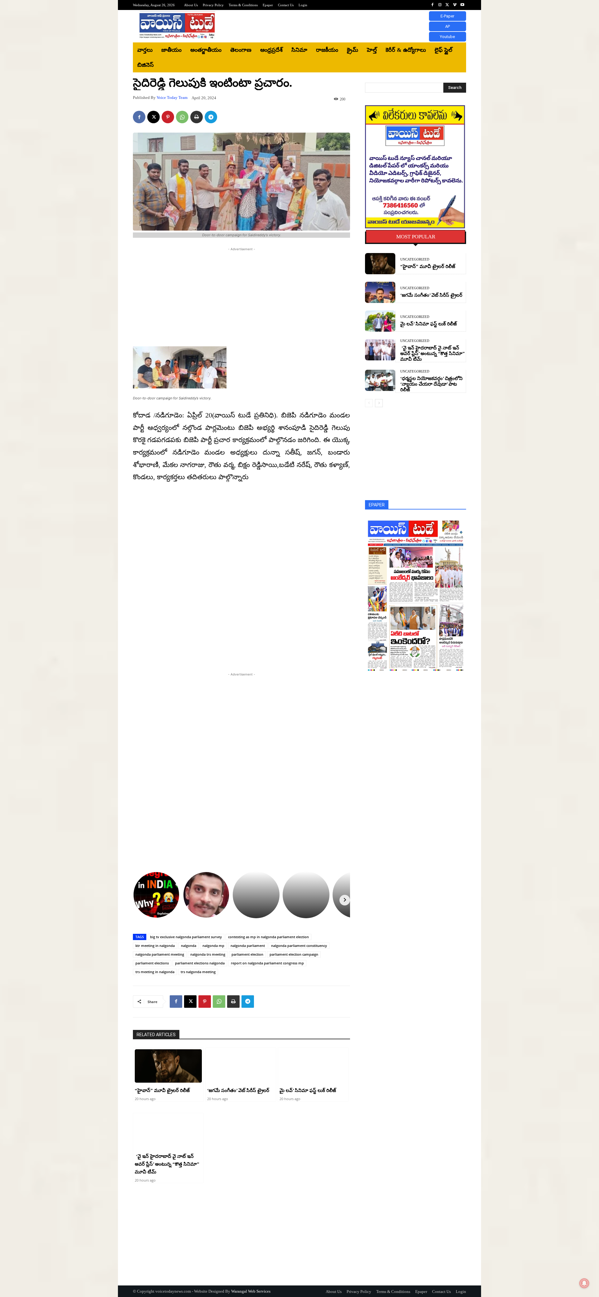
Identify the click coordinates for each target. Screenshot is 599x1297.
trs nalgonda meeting (198, 971)
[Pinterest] (168, 117)
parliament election (247, 954)
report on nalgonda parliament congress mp (267, 963)
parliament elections (152, 963)
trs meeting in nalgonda (154, 971)
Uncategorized (414, 259)
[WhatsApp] (182, 117)
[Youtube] (462, 5)
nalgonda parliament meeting (159, 954)
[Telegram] (211, 117)
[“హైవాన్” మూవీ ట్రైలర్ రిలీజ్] (168, 1066)
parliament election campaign (294, 954)
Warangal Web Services (250, 1291)
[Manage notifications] (584, 1283)
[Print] (196, 117)
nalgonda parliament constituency (299, 945)
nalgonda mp (213, 945)
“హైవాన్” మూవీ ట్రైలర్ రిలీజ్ (162, 1090)
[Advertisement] (351, 26)
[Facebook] (432, 5)
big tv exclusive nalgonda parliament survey (186, 936)
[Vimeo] (455, 5)
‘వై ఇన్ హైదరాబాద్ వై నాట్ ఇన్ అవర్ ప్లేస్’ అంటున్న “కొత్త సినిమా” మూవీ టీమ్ (167, 1164)
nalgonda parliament (248, 945)
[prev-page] (369, 403)
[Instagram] (440, 5)
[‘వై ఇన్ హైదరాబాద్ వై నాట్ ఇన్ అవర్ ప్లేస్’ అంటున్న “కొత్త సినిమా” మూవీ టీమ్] (168, 1131)
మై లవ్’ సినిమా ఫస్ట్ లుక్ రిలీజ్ (308, 1090)
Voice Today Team (172, 97)
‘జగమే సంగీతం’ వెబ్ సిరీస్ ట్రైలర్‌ (238, 1090)
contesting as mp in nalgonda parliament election (268, 936)
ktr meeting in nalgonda (155, 945)
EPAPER (377, 504)
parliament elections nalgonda (200, 963)
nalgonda (188, 945)
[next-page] (379, 403)
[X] (447, 5)
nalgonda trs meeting (207, 954)
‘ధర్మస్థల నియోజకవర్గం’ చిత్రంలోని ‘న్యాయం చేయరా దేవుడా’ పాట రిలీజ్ (431, 384)
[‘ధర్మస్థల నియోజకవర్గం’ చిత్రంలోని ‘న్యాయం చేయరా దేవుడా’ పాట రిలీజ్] (380, 380)
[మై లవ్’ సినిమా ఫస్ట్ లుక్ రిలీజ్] (313, 1066)
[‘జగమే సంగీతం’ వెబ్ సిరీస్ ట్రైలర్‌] (240, 1066)
